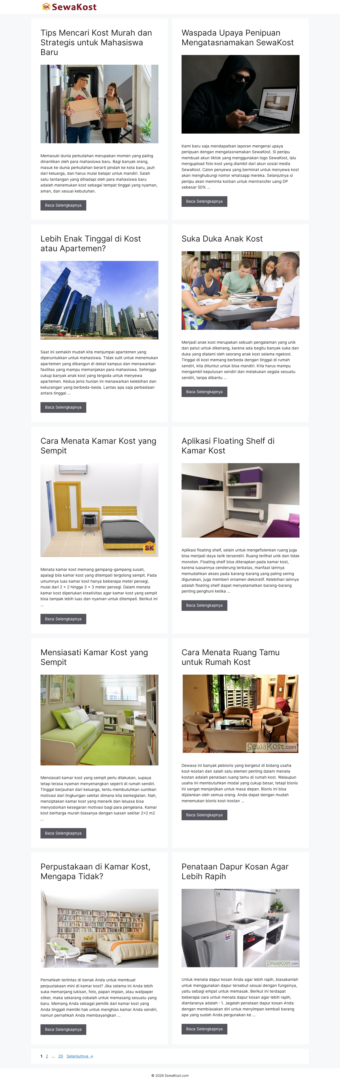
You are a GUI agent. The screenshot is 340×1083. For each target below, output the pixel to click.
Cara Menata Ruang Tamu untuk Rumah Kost (231, 657)
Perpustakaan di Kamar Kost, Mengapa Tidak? (95, 871)
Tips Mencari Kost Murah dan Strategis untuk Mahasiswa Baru (96, 42)
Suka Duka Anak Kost (222, 238)
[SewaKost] (69, 7)
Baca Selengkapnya (63, 205)
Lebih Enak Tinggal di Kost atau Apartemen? (90, 243)
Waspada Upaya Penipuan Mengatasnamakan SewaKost (238, 37)
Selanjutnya (80, 1056)
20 (61, 1056)
